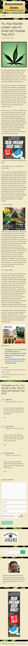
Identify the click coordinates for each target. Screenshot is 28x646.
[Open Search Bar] (26, 16)
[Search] (22, 552)
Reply (5, 417)
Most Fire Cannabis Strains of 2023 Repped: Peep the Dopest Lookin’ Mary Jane (15, 355)
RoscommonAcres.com (21, 643)
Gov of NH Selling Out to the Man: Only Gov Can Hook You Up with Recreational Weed (15, 361)
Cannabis (5, 367)
